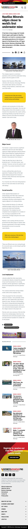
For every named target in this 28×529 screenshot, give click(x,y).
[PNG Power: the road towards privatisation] (7, 382)
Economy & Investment (7, 504)
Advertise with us (5, 488)
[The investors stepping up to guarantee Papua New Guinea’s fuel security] (7, 396)
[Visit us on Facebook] (6, 474)
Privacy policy (4, 495)
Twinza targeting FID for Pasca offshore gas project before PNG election (19, 350)
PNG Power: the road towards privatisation (18, 384)
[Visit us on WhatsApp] (10, 474)
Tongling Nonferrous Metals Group (11, 327)
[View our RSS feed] (13, 474)
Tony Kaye (10, 29)
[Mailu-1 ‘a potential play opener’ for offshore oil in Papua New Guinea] (7, 430)
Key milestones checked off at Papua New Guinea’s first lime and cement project (19, 416)
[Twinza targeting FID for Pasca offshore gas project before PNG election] (7, 348)
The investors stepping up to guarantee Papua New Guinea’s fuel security (18, 399)
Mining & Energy (13, 14)
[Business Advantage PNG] (9, 7)
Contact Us (4, 494)
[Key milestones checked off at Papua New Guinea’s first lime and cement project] (7, 413)
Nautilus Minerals (8, 324)
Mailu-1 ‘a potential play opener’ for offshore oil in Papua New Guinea (19, 432)
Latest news (5, 14)
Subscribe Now (14, 457)
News (18, 14)
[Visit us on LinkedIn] (2, 474)
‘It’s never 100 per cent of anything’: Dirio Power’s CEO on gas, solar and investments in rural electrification (19, 368)
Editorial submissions (6, 486)
